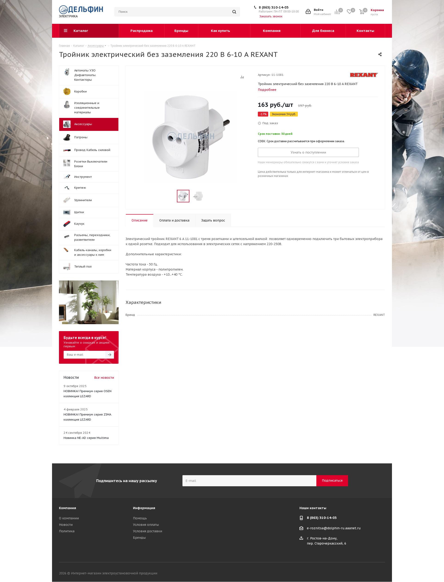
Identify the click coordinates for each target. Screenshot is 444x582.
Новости (66, 525)
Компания (67, 508)
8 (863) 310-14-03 (274, 7)
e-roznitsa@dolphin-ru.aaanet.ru (334, 528)
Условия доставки (147, 531)
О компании (69, 518)
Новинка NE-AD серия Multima (86, 438)
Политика (66, 531)
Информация (144, 508)
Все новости (104, 378)
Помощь (140, 518)
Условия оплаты (146, 525)
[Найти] (234, 11)
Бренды (139, 538)
